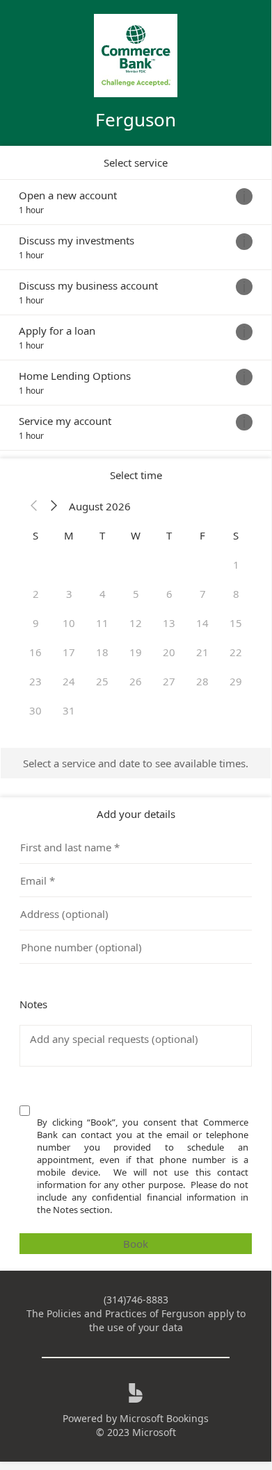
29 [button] (236, 681)
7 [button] (203, 594)
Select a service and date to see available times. (135, 763)
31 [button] (69, 710)
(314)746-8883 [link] (136, 1299)
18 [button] (102, 652)
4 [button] (102, 594)
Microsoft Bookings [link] (164, 1418)
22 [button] (236, 652)
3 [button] (69, 594)
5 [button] (136, 594)
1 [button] (236, 564)
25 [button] (102, 681)
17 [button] (69, 652)
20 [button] (169, 652)
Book (135, 1244)
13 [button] (169, 623)
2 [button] (36, 594)
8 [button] (236, 594)
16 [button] (35, 652)
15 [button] (236, 623)
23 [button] (35, 681)
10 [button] (69, 623)
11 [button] (102, 623)
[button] (34, 506)
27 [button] (169, 681)
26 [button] (135, 681)
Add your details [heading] (136, 814)
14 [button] (202, 623)
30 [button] (35, 710)
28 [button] (202, 681)
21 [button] (202, 652)
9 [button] (36, 623)
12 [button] (135, 623)
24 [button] (69, 681)
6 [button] (169, 594)
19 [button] (135, 652)
